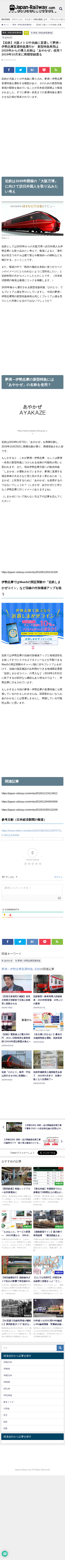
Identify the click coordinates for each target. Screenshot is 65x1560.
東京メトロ (8, 1402)
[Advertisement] (32, 138)
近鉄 (26, 33)
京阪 (5, 1428)
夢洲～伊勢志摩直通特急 (12, 33)
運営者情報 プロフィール (11, 19)
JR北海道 (7, 1395)
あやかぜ (8, 37)
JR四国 (6, 1382)
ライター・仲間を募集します (36, 19)
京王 (5, 1415)
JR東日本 (7, 1362)
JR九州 (6, 1389)
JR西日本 (7, 1375)
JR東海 (6, 1369)
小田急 (6, 1408)
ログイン (58, 877)
